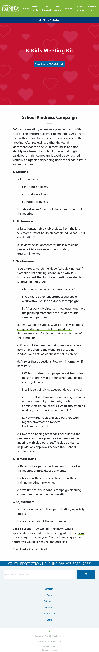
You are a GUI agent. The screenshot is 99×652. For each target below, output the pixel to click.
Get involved (46, 8)
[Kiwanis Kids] (11, 8)
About (26, 8)
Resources (68, 8)
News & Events (80, 8)
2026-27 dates (49, 20)
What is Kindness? (70, 268)
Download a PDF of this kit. (49, 64)
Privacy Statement (49, 650)
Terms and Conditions (49, 646)
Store (49, 619)
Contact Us (92, 8)
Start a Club (35, 8)
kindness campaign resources (53, 345)
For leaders (57, 8)
